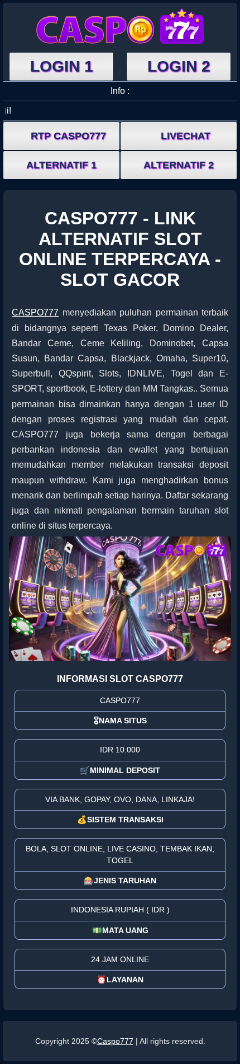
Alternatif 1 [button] (61, 165)
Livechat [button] (185, 136)
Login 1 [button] (61, 66)
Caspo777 (115, 1041)
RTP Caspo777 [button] (68, 136)
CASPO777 (35, 312)
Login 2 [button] (178, 66)
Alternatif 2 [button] (178, 165)
